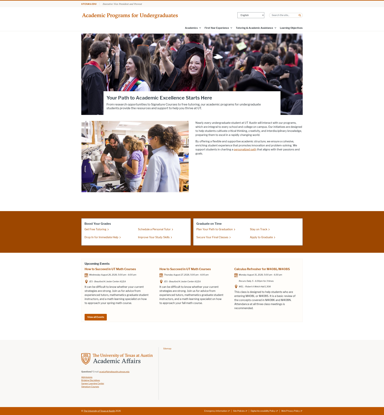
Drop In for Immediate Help (101, 237)
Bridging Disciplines (90, 380)
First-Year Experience (217, 28)
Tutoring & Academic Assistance (254, 28)
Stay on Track (258, 229)
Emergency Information (215, 411)
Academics (191, 28)
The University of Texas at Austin (99, 411)
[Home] (130, 15)
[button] (200, 28)
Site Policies (239, 411)
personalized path (245, 149)
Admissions (86, 377)
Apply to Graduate (261, 237)
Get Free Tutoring (95, 229)
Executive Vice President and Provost (122, 4)
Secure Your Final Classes (212, 237)
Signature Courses (90, 386)
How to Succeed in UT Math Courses (110, 269)
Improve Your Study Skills (154, 237)
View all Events (95, 317)
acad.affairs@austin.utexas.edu (114, 372)
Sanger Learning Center (92, 383)
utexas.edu (89, 4)
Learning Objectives (291, 28)
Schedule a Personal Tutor (154, 229)
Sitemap (167, 348)
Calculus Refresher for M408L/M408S (262, 269)
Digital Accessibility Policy (263, 411)
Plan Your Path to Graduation (214, 229)
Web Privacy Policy (290, 411)
